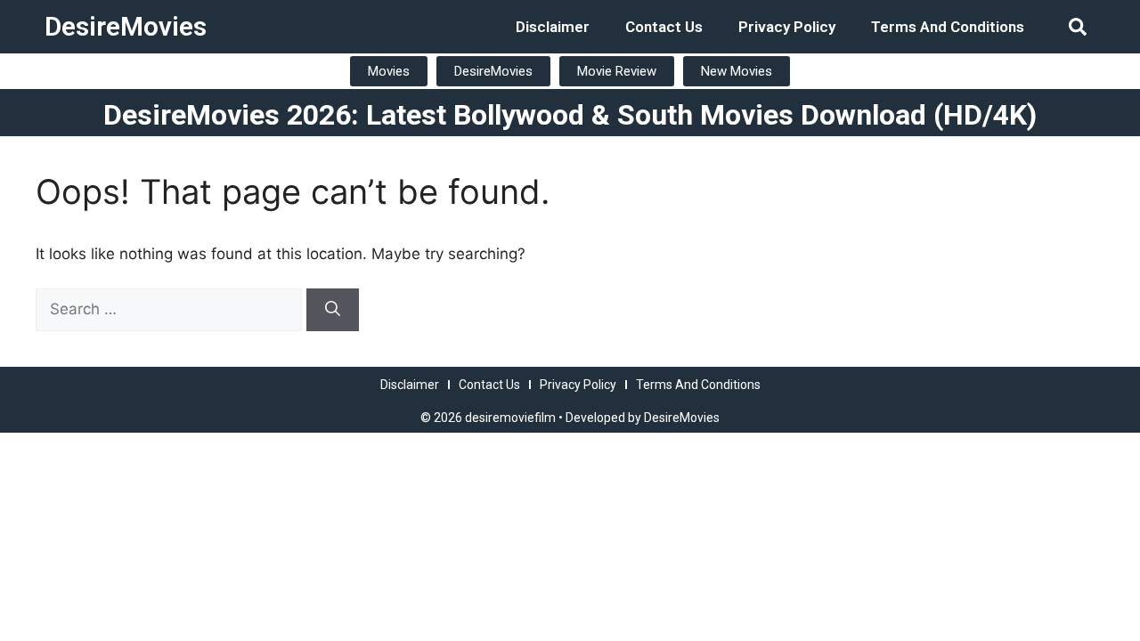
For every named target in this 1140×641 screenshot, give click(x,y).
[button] (1077, 27)
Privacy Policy (786, 27)
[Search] (332, 309)
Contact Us (664, 27)
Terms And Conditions (947, 27)
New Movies (736, 71)
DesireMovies (126, 26)
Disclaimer (553, 27)
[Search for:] (171, 309)
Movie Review (616, 71)
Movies (389, 71)
